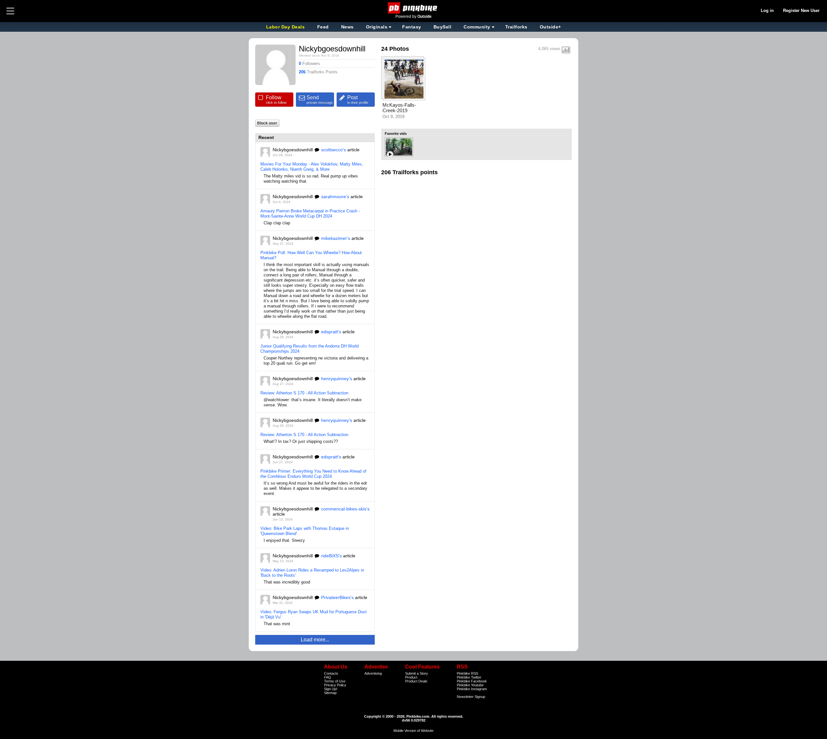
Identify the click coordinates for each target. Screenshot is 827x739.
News (347, 26)
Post (357, 99)
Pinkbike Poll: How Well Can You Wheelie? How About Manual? (311, 255)
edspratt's (331, 331)
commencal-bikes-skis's (345, 508)
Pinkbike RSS (467, 673)
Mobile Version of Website (413, 731)
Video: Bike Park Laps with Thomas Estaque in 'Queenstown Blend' (304, 531)
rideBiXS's (331, 555)
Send (320, 99)
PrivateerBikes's (337, 597)
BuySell (443, 26)
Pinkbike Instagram (472, 689)
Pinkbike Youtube (470, 685)
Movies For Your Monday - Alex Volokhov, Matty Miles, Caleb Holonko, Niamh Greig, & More (311, 167)
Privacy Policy (335, 685)
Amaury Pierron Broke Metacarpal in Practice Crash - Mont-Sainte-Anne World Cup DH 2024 (310, 214)
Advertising (373, 673)
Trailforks (516, 26)
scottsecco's (333, 149)
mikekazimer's (335, 238)
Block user (267, 123)
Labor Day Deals (286, 26)
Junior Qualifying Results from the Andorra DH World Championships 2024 (309, 349)
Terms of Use (334, 681)
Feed (323, 26)
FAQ (327, 677)
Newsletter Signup (471, 697)
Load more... (315, 639)
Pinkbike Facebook (472, 681)
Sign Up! (330, 689)
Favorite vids (396, 133)
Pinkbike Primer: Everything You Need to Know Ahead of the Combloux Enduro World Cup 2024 (313, 474)
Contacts (331, 673)
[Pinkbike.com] (413, 8)
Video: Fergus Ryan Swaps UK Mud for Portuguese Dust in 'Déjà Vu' (313, 614)
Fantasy (411, 26)
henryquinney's (336, 378)
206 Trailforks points (409, 172)
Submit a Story (416, 673)
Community (477, 26)
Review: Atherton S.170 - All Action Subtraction (304, 393)
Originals (377, 26)
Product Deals (416, 681)
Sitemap (330, 693)
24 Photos (395, 49)
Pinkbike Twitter (469, 677)
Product (411, 677)
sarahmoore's (335, 196)
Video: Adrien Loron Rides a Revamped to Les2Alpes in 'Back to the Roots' (312, 573)
